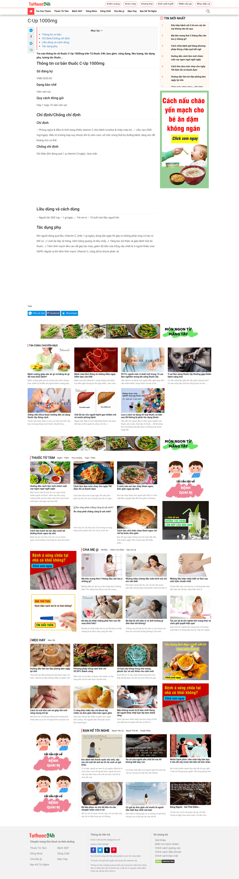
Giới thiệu (160, 840)
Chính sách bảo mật (166, 855)
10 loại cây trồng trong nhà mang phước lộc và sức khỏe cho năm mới (135, 670)
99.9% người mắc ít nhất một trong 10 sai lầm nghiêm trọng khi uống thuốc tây (142, 375)
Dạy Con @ (131, 550)
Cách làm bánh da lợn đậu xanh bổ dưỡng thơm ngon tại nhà (47, 532)
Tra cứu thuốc (43, 11)
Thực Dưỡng (76, 458)
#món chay (130, 4)
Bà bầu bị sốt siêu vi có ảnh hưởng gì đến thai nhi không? (144, 622)
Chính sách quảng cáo (167, 847)
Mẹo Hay (132, 11)
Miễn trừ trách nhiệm (167, 844)
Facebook (54, 313)
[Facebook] (31, 37)
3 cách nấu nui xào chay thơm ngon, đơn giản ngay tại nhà (135, 487)
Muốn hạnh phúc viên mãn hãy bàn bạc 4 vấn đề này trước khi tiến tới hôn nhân (190, 760)
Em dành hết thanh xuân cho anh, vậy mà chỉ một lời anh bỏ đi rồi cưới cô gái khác (101, 762)
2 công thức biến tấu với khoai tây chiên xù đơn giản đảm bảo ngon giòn (92, 711)
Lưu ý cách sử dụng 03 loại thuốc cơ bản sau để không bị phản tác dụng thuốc (141, 416)
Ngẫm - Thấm (63, 458)
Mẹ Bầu (104, 550)
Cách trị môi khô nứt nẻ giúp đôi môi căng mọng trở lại (48, 711)
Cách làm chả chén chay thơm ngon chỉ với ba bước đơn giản (137, 532)
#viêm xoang (113, 4)
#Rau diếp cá (203, 4)
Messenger (71, 313)
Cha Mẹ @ (119, 11)
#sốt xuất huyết (165, 4)
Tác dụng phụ (50, 46)
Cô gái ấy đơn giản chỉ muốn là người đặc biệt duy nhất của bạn (145, 808)
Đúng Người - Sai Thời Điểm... (185, 807)
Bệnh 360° (77, 11)
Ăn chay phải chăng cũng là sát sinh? (92, 511)
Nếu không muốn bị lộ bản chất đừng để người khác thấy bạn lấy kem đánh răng (136, 713)
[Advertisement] (97, 182)
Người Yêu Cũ (118, 731)
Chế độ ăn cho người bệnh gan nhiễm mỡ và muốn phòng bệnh (95, 416)
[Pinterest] (114, 850)
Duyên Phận (145, 731)
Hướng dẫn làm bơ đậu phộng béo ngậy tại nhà (50, 670)
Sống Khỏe (91, 11)
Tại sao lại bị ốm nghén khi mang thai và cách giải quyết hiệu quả (190, 622)
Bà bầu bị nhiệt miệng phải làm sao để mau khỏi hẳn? (100, 622)
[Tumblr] (107, 850)
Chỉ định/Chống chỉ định (56, 38)
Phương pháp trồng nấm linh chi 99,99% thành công (89, 670)
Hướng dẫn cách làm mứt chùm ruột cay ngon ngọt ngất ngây (48, 487)
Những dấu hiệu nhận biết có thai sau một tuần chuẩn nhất (189, 580)
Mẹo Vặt (51, 640)
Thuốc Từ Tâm (61, 11)
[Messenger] (31, 43)
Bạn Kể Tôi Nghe (148, 11)
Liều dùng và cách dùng (55, 42)
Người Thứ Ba (132, 731)
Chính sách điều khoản (168, 851)
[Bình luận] (31, 50)
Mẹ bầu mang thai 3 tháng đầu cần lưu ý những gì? (101, 580)
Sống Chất (105, 11)
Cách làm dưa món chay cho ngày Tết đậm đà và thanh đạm (92, 487)
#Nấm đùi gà (185, 4)
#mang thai (147, 4)
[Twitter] (100, 850)
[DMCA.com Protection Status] (164, 860)
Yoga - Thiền (90, 458)
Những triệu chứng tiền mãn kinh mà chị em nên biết (146, 580)
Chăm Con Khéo (117, 550)
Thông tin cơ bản (51, 34)
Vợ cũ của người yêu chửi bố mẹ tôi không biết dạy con (143, 760)
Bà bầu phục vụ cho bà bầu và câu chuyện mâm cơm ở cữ (98, 808)
